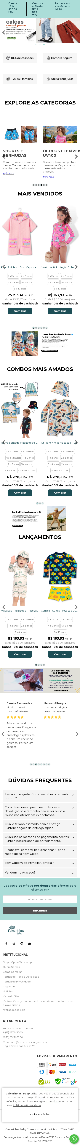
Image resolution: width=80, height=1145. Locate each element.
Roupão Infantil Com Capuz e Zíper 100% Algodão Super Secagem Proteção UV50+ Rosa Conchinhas (20, 267)
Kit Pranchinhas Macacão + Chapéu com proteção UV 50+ (60, 442)
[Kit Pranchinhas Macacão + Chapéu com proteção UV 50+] (60, 408)
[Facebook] (6, 944)
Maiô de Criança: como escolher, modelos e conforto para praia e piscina (38, 1003)
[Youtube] (30, 944)
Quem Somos (11, 966)
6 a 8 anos (26, 282)
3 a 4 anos (26, 464)
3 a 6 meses (12, 451)
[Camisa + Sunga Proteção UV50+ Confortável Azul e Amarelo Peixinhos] (60, 576)
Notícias (7, 991)
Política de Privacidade (27, 1105)
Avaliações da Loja (14, 1009)
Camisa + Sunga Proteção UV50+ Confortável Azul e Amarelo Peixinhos (60, 610)
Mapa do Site (11, 996)
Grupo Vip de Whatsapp (17, 962)
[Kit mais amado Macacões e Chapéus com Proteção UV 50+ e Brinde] (20, 408)
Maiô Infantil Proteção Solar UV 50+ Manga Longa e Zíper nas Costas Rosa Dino (60, 267)
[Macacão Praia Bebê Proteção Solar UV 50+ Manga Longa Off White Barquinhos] (20, 576)
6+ (33, 470)
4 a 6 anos (13, 282)
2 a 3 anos (13, 464)
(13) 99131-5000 (14, 1032)
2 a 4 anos (26, 276)
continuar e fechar (40, 1114)
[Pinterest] (22, 944)
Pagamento (10, 986)
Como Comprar (12, 971)
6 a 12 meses (27, 451)
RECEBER (40, 910)
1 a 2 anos (13, 276)
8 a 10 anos (20, 288)
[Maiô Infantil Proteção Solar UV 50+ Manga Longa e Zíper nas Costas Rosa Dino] (60, 233)
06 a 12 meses (13, 457)
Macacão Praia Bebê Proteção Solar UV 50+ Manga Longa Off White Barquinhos (20, 610)
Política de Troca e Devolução (21, 976)
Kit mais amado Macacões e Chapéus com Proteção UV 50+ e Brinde (20, 442)
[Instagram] (14, 944)
